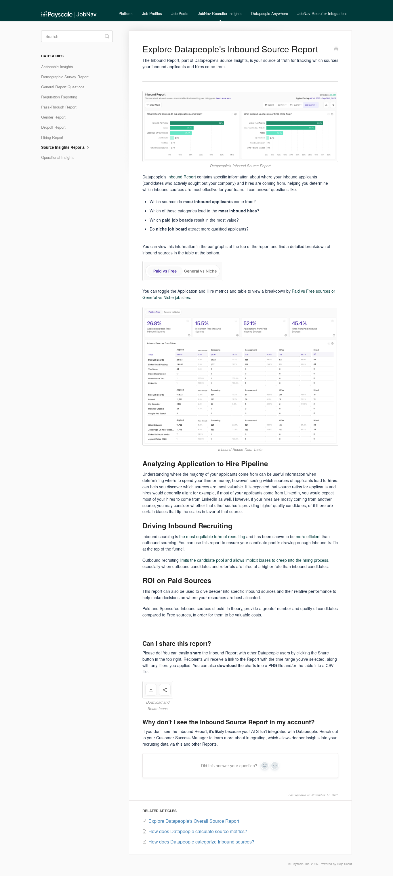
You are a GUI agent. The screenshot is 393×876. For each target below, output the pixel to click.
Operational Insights (58, 157)
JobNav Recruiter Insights (220, 13)
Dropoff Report (53, 127)
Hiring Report (52, 137)
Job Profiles (152, 13)
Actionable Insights (57, 66)
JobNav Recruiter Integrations (322, 13)
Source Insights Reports (63, 147)
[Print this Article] (336, 49)
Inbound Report (181, 177)
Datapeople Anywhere (269, 13)
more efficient (308, 536)
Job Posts (179, 13)
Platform (126, 13)
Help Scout (344, 864)
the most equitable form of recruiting (212, 536)
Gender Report (53, 117)
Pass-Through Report (59, 107)
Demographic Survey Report (65, 76)
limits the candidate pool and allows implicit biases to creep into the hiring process (254, 560)
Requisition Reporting (59, 97)
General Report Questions (63, 86)
